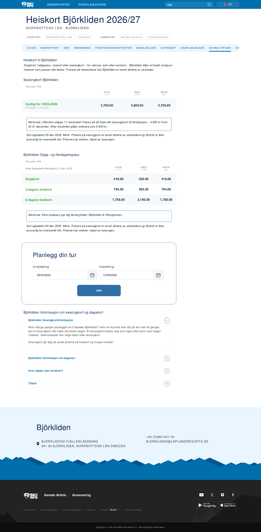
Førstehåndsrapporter (113, 47)
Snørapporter (58, 4)
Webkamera (82, 47)
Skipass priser (220, 47)
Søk (99, 290)
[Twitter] (212, 495)
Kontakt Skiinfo (55, 495)
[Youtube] (201, 495)
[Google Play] (207, 505)
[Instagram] (222, 495)
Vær (67, 47)
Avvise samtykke (134, 509)
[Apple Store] (228, 505)
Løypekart (168, 47)
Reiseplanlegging (92, 4)
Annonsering (81, 495)
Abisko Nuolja (131, 37)
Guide (31, 47)
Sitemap (91, 509)
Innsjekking (41, 266)
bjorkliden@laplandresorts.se (177, 441)
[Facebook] (233, 495)
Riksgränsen (158, 37)
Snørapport (50, 47)
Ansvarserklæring (49, 509)
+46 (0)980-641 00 (160, 436)
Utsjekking (106, 266)
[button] (95, 320)
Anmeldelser (146, 47)
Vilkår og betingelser (72, 509)
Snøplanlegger (192, 47)
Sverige (85, 37)
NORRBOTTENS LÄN (44, 28)
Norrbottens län (59, 37)
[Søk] (209, 4)
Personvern (29, 509)
